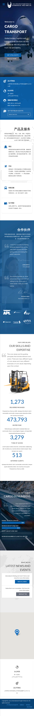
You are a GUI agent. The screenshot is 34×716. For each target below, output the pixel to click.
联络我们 (28, 704)
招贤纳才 (22, 704)
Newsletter (23, 594)
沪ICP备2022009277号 (12, 704)
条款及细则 (29, 707)
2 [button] (17, 74)
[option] (17, 38)
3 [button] (26, 74)
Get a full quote (12, 55)
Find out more (11, 58)
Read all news (22, 581)
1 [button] (8, 74)
